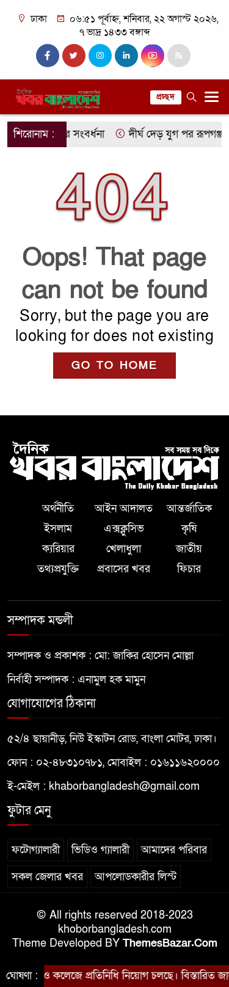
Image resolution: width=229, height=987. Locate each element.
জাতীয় (189, 549)
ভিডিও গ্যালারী (100, 850)
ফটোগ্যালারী (36, 850)
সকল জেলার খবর (47, 877)
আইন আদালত (124, 508)
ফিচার (189, 569)
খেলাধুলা (123, 549)
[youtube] (152, 55)
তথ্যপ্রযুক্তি (58, 569)
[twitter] (73, 55)
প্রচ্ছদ (165, 97)
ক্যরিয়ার (58, 549)
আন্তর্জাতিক (189, 508)
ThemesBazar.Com (170, 943)
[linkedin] (126, 55)
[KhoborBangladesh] (114, 464)
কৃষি (189, 529)
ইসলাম (58, 529)
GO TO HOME (114, 366)
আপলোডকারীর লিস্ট (135, 877)
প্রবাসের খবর (123, 569)
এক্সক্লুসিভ (124, 529)
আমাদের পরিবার (174, 850)
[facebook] (47, 55)
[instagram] (100, 55)
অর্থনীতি (58, 508)
